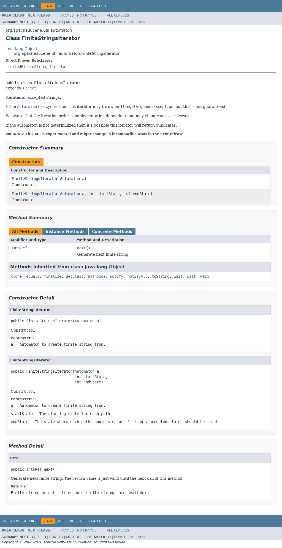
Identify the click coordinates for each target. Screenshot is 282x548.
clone (16, 276)
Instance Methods (65, 231)
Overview (10, 6)
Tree (72, 6)
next (81, 248)
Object (29, 88)
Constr (56, 22)
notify (116, 276)
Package (30, 6)
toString (160, 276)
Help (109, 6)
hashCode (96, 276)
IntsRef (19, 248)
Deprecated (91, 6)
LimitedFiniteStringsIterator (36, 66)
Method (73, 22)
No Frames (87, 15)
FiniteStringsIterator (35, 178)
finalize (52, 276)
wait (178, 276)
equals (32, 276)
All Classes (118, 15)
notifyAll (137, 276)
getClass (74, 276)
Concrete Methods (112, 231)
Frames (67, 15)
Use (61, 6)
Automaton (70, 178)
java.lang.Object (21, 49)
